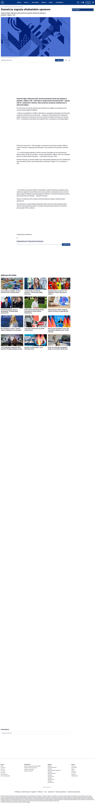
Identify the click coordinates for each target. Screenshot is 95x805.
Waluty (26, 2)
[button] (82, 2)
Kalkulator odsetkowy (28, 771)
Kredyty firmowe (51, 779)
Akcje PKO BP (74, 767)
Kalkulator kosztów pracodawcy (30, 767)
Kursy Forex (73, 772)
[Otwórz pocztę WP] (78, 2)
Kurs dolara (3, 772)
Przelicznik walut (4, 774)
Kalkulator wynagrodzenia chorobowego (32, 766)
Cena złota (73, 766)
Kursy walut (3, 767)
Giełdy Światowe (74, 775)
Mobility (44, 2)
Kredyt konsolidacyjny (52, 767)
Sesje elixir (73, 771)
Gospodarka (59, 2)
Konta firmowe (51, 782)
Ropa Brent (73, 774)
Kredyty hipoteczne (51, 773)
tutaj (28, 802)
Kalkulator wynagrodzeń (29, 769)
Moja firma (35, 2)
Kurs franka (3, 771)
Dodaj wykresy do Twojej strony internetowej (30, 241)
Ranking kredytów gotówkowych (54, 770)
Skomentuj (60, 60)
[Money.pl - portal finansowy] (11, 2)
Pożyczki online (51, 776)
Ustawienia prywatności (73, 792)
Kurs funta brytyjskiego (5, 775)
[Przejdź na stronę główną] (2, 3)
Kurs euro (2, 769)
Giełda (19, 2)
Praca (50, 2)
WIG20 (72, 769)
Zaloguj (88, 2)
